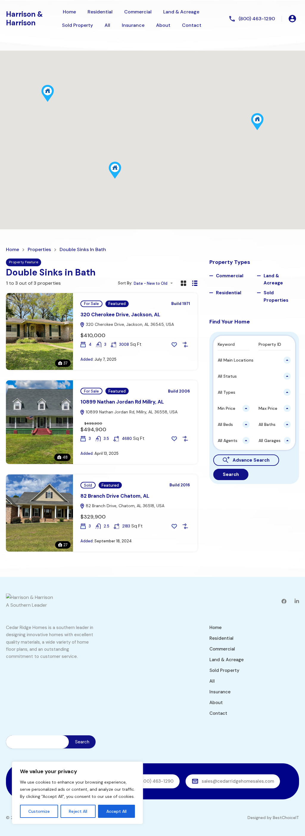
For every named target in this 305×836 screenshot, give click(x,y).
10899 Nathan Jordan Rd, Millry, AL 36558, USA (131, 412)
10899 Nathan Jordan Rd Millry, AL (122, 401)
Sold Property (77, 25)
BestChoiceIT (286, 817)
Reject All (78, 811)
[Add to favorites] (174, 344)
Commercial (138, 12)
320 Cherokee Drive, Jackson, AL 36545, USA (129, 324)
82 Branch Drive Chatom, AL (114, 496)
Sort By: (125, 283)
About (163, 25)
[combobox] (155, 283)
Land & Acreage (181, 12)
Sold (88, 485)
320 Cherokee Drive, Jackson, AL (120, 314)
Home (69, 12)
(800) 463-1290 (257, 18)
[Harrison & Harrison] (29, 597)
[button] (263, 130)
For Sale (91, 303)
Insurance (133, 25)
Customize (39, 811)
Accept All (116, 811)
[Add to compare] (185, 344)
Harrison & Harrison (24, 18)
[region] (77, 793)
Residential (100, 12)
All (107, 25)
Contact (191, 25)
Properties (39, 249)
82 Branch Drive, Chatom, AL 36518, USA (124, 505)
